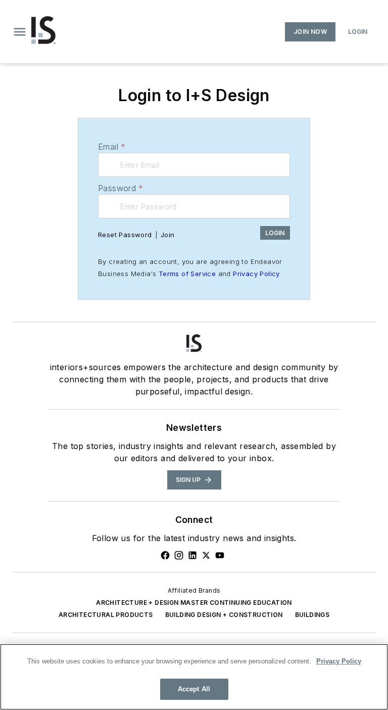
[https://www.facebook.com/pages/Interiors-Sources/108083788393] (165, 555)
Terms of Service (187, 274)
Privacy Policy (256, 274)
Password (120, 188)
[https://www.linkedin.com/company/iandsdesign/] (192, 555)
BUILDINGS (312, 614)
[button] (19, 31)
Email (111, 147)
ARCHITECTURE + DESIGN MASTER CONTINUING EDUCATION (194, 602)
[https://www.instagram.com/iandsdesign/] (179, 555)
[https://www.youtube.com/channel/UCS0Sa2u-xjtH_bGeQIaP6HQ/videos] (220, 555)
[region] (194, 677)
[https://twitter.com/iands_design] (206, 555)
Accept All (194, 689)
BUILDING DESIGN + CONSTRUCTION (224, 614)
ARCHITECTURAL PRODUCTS (106, 614)
